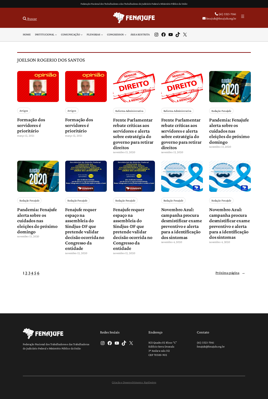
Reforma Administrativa (129, 110)
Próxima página (230, 273)
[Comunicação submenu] (81, 34)
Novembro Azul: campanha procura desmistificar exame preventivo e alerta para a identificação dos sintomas (181, 223)
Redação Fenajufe (221, 110)
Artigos (23, 110)
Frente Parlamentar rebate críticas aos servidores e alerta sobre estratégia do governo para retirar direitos (133, 133)
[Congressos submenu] (125, 34)
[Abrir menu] (242, 16)
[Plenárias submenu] (102, 34)
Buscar (32, 19)
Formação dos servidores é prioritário (31, 125)
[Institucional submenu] (56, 34)
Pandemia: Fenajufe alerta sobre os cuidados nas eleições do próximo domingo (229, 131)
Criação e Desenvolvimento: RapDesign (134, 382)
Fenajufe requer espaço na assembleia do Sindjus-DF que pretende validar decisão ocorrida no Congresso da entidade (84, 229)
